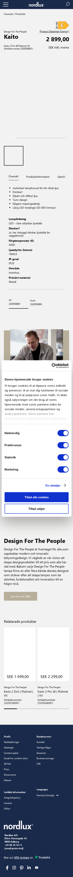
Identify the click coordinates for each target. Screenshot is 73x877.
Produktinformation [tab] (38, 176)
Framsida (8, 13)
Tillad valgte (36, 508)
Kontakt (41, 742)
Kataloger (9, 747)
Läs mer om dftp (20, 596)
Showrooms (10, 774)
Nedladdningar (11, 742)
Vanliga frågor (44, 747)
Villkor (7, 808)
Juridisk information (15, 792)
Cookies (8, 803)
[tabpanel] (36, 235)
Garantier (41, 752)
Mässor (7, 780)
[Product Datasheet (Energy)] (54, 31)
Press (6, 769)
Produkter (20, 13)
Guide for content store (16, 758)
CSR (38, 763)
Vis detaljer (53, 485)
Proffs (7, 736)
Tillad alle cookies (37, 497)
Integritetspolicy (12, 797)
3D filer (7, 763)
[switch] (63, 445)
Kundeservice (44, 736)
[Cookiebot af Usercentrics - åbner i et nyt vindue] (52, 365)
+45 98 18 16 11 (13, 845)
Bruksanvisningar (45, 758)
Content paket (11, 752)
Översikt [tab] (13, 176)
